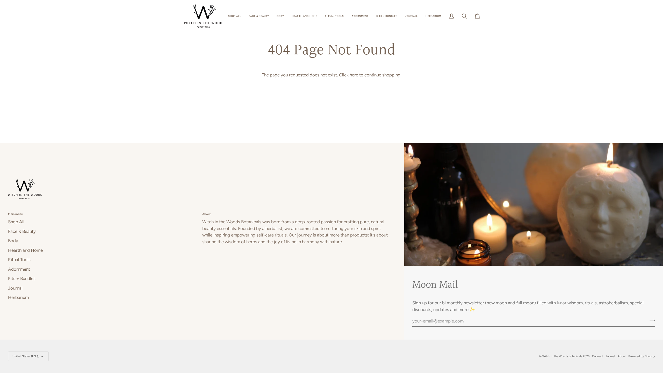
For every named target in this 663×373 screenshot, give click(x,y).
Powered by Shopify (641, 356)
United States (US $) (25, 356)
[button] (234, 16)
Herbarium (18, 297)
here (354, 74)
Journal (15, 288)
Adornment (19, 269)
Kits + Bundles (21, 278)
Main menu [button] (15, 214)
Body (13, 240)
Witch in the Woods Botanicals (562, 356)
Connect (597, 356)
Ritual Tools (19, 259)
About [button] (206, 214)
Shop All (16, 221)
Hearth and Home (25, 250)
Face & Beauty (22, 231)
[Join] (650, 320)
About (622, 356)
